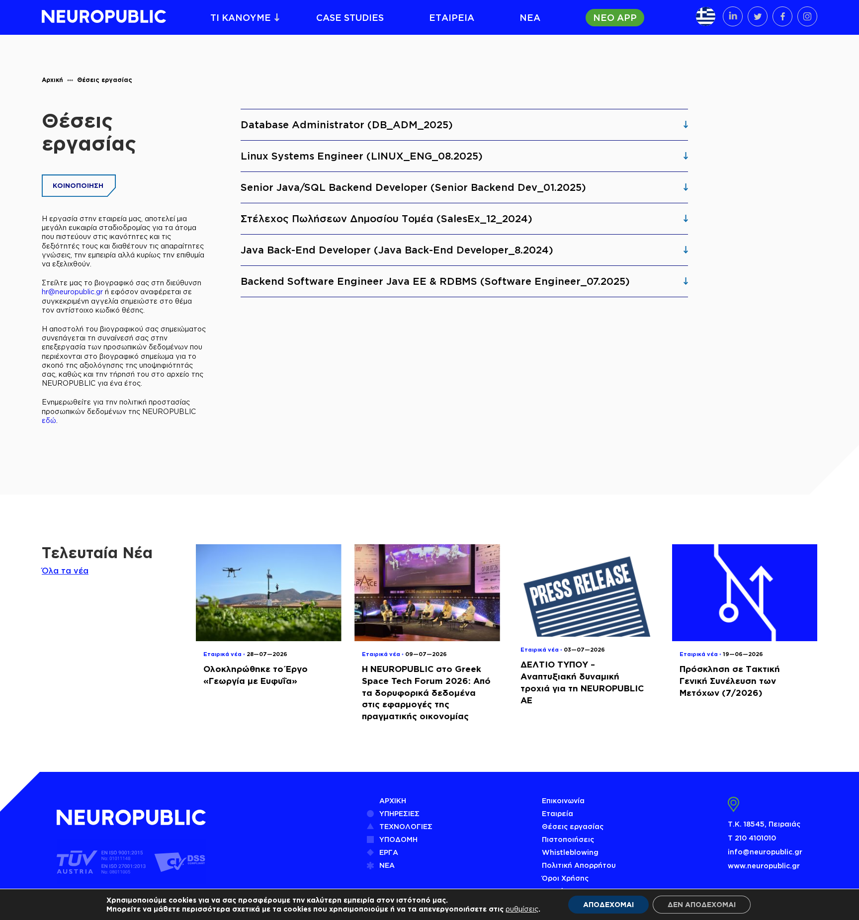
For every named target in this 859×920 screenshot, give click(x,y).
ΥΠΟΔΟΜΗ (398, 839)
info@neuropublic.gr (765, 851)
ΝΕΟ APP (615, 17)
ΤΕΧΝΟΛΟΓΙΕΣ (405, 826)
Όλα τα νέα (65, 570)
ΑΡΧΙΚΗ (392, 800)
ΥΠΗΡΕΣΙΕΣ (399, 813)
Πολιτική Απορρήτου (579, 865)
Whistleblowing (570, 852)
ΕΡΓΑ (388, 852)
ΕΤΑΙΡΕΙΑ (451, 17)
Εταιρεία (557, 813)
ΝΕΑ (529, 17)
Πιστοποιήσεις (568, 839)
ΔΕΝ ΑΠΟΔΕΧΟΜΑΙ (702, 904)
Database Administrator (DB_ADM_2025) (347, 124)
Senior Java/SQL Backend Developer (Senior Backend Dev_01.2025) (413, 187)
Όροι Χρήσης (565, 878)
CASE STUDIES (350, 17)
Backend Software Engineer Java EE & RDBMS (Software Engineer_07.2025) (435, 281)
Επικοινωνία (563, 800)
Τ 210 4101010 (752, 837)
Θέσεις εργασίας (104, 80)
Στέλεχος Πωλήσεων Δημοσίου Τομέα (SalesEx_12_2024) (386, 218)
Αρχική (52, 80)
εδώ (49, 420)
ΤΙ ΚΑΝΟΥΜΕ (240, 17)
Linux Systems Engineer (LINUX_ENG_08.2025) (362, 156)
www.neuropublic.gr (764, 865)
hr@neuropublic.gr (72, 291)
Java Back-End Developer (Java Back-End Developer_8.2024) (397, 250)
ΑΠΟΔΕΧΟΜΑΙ (608, 904)
